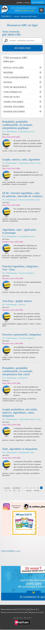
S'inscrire (27, 2)
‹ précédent (16, 488)
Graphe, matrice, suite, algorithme (21, 159)
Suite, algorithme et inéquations (20, 448)
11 (19, 491)
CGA (23, 609)
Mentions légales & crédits (8, 609)
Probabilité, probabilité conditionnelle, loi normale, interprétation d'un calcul (17, 371)
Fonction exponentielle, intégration (21, 334)
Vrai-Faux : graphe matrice (17, 300)
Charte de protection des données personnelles (14, 612)
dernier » (37, 491)
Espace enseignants (38, 2)
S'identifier (19, 2)
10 (14, 491)
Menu (41, 10)
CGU (19, 609)
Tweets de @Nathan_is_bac (10, 551)
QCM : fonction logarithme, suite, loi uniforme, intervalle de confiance (22, 194)
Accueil (17, 16)
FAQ (28, 609)
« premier (6, 488)
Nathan (22, 622)
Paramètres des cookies (35, 612)
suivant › (29, 491)
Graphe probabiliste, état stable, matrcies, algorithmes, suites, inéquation (20, 412)
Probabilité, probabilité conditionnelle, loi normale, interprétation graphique (17, 124)
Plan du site (34, 609)
